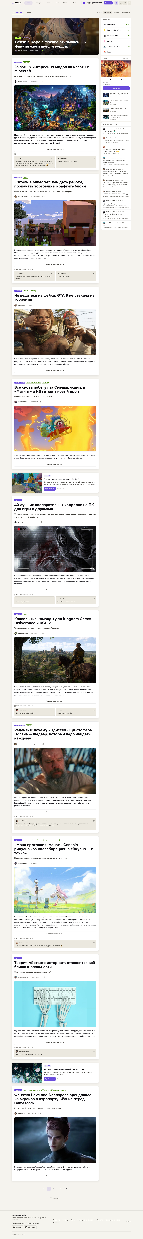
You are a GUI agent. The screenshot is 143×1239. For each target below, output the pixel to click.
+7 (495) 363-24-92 (32, 1223)
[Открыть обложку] (55, 108)
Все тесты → (126, 58)
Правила (100, 1220)
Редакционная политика (86, 1220)
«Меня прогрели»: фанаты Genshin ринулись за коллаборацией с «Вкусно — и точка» (53, 848)
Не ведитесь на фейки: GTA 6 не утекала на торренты (54, 297)
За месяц (116, 12)
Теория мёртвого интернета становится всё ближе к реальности (54, 964)
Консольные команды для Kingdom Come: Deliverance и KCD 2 (52, 620)
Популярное (17, 12)
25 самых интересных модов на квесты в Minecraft (51, 69)
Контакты (56, 1223)
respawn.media (19, 1215)
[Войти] (129, 3)
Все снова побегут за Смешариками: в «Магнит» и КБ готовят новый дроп (49, 389)
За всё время (126, 12)
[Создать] (116, 3)
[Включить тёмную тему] (125, 3)
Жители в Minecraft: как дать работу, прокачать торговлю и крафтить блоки (50, 184)
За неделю (107, 12)
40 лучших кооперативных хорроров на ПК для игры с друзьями (54, 506)
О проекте (56, 1220)
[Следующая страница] (66, 1189)
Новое (28, 12)
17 (44, 196)
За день (99, 12)
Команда (65, 1220)
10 (61, 1189)
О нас (75, 3)
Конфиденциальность (112, 1220)
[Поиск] (121, 3)
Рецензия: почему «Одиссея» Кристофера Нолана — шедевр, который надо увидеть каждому (53, 734)
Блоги (73, 1220)
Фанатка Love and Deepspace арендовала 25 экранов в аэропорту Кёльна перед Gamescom (52, 1099)
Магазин (66, 3)
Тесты (58, 3)
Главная (28, 3)
